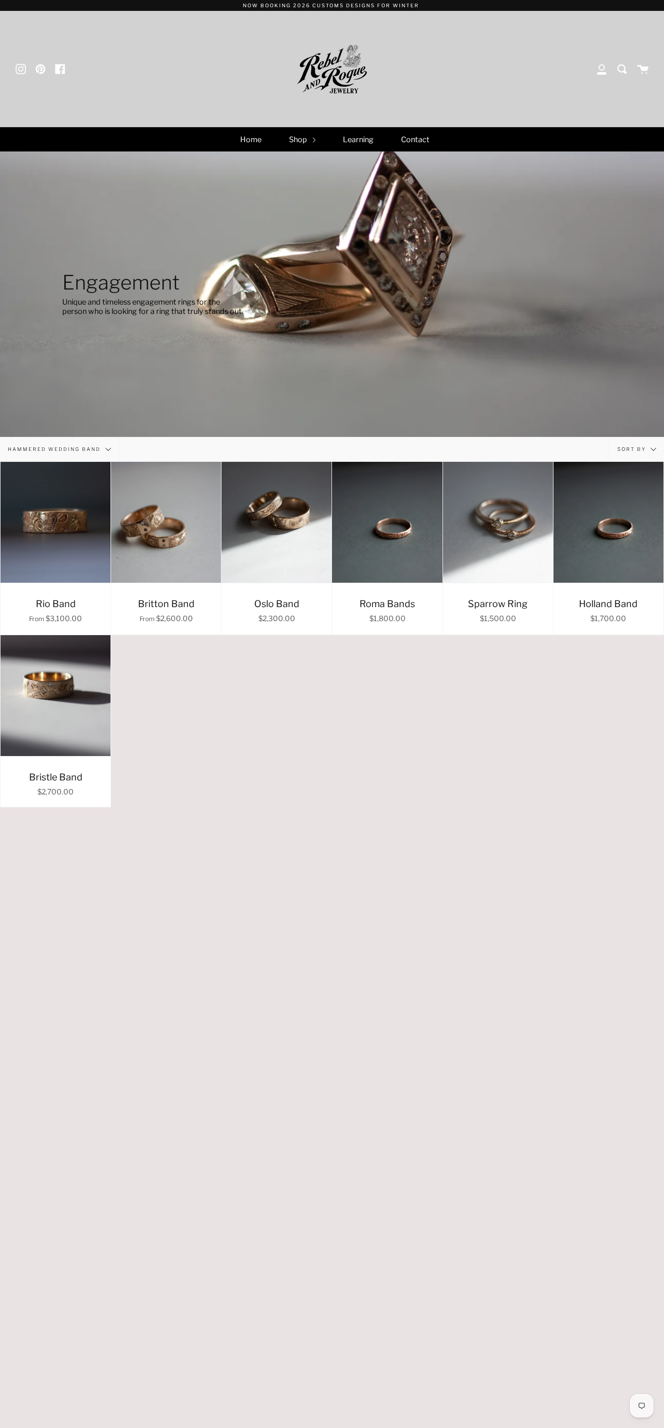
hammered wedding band (55, 448)
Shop (299, 139)
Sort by (632, 448)
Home (250, 139)
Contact (415, 139)
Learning (358, 139)
